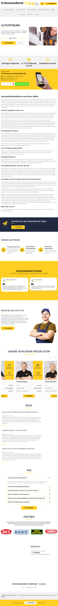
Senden (29, 319)
